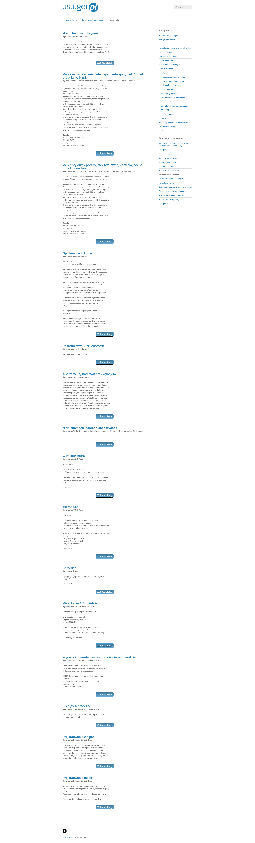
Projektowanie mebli (77, 778)
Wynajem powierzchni (167, 162)
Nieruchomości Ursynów (80, 33)
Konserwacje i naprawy (170, 94)
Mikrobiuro (70, 507)
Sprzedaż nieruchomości (168, 158)
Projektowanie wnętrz (78, 737)
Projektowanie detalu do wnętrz (171, 179)
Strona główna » (72, 20)
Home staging (164, 154)
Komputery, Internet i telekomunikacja (173, 123)
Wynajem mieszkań (166, 166)
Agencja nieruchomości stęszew (171, 195)
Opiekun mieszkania (77, 253)
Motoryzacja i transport (168, 56)
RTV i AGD (165, 110)
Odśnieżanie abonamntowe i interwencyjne (175, 187)
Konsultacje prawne (166, 183)
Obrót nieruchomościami (172, 85)
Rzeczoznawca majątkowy (169, 200)
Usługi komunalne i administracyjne (174, 106)
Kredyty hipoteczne (77, 706)
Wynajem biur (164, 150)
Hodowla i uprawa (165, 52)
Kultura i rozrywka (166, 44)
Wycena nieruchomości (171, 73)
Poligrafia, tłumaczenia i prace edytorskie (175, 48)
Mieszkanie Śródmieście (80, 603)
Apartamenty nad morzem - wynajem (89, 374)
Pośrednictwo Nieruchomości (84, 346)
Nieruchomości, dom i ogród (169, 65)
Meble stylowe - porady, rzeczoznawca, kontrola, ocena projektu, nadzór (102, 166)
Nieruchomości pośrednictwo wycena (90, 428)
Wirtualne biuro (74, 456)
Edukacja (162, 118)
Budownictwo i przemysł (168, 36)
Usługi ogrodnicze (168, 102)
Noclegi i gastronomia (167, 40)
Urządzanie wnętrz (168, 89)
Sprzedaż (69, 568)
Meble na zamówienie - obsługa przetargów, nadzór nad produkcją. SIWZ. (103, 76)
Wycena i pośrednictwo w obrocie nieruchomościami (101, 657)
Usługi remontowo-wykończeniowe (174, 98)
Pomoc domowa (167, 114)
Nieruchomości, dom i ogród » (93, 20)
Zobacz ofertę (104, 62)
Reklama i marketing (167, 127)
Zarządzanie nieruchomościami (174, 77)
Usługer (67, 837)
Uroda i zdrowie (165, 131)
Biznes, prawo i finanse (168, 60)
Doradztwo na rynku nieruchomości (172, 191)
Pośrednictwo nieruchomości (174, 81)
